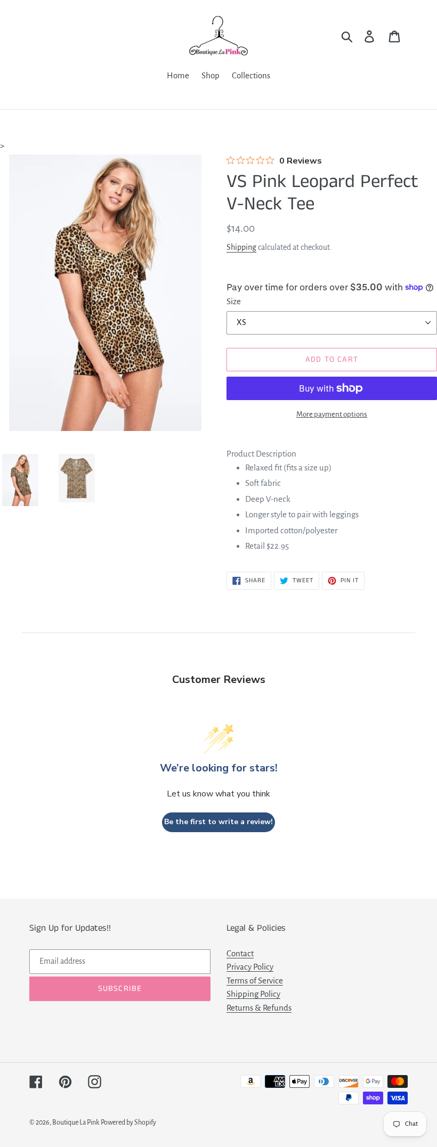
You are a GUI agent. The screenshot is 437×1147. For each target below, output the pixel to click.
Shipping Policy (253, 993)
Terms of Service (254, 980)
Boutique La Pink (75, 1122)
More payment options (331, 414)
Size (233, 301)
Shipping (241, 247)
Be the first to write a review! (218, 822)
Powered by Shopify (128, 1122)
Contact (240, 953)
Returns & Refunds (259, 1007)
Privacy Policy (249, 966)
